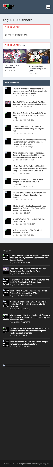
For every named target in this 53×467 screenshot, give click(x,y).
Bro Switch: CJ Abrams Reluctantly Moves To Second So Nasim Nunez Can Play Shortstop (29, 195)
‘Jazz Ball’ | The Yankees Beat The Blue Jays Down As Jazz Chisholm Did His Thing (29, 103)
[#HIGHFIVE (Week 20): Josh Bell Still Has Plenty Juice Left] (8, 221)
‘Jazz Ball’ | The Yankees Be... (12, 67)
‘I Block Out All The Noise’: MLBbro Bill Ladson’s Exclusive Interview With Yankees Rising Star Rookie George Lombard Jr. (30, 168)
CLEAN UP (26, 173)
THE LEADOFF (28, 107)
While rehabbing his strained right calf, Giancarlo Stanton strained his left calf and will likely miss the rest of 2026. (29, 155)
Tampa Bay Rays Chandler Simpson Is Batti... (38, 68)
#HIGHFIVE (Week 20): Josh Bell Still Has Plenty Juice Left (29, 220)
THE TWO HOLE (28, 120)
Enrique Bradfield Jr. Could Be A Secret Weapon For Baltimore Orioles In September (28, 182)
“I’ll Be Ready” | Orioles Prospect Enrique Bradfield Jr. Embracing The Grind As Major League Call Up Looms (30, 208)
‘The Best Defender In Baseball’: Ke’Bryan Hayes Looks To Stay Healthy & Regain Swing (29, 115)
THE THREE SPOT (29, 133)
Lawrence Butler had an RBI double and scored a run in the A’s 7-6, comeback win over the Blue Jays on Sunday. (30, 91)
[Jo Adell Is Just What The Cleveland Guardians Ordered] (8, 232)
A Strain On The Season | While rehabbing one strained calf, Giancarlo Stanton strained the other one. (29, 142)
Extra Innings (28, 147)
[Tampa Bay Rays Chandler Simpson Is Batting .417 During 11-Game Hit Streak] (38, 56)
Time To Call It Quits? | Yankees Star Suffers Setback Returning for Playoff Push (28, 128)
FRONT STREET (28, 96)
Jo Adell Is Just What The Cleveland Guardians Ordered (27, 231)
